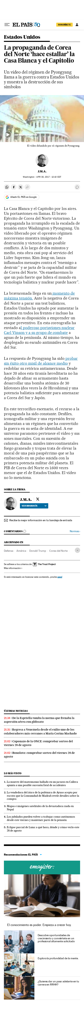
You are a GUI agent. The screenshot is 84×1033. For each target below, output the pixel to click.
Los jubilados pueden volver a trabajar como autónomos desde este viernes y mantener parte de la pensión (41, 818)
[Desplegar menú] (7, 25)
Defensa (8, 550)
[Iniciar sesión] (77, 25)
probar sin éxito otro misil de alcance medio (41, 361)
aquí (59, 576)
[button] (42, 118)
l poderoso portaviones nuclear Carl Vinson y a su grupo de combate (39, 330)
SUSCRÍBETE (64, 24)
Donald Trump (37, 550)
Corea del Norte (58, 550)
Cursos (42, 867)
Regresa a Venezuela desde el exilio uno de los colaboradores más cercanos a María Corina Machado (40, 731)
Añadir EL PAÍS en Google (23, 197)
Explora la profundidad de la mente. (58, 958)
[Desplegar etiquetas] (77, 550)
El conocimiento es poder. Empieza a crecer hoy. (39, 925)
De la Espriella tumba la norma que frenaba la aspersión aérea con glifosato (39, 719)
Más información (12, 568)
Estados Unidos (22, 37)
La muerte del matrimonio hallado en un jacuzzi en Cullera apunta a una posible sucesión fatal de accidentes (42, 783)
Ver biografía (30, 505)
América (21, 550)
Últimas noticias (16, 710)
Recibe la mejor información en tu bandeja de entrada (40, 520)
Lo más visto (12, 773)
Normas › (75, 531)
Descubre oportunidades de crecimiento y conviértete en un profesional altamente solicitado (56, 938)
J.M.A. (42, 171)
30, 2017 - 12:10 (48, 177)
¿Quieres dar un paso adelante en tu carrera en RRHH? (58, 983)
